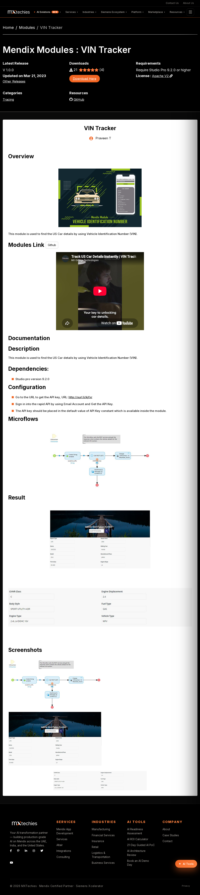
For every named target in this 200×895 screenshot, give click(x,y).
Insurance (98, 841)
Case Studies (170, 835)
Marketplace (156, 12)
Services (71, 12)
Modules (27, 27)
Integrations (63, 850)
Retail (95, 847)
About (166, 829)
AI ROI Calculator (137, 839)
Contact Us (172, 3)
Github (52, 245)
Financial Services (103, 835)
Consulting (63, 857)
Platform (137, 12)
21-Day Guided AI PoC (141, 845)
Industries (89, 12)
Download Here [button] (84, 79)
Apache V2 (161, 76)
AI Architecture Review (136, 852)
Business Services (103, 862)
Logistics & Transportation (101, 854)
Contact (167, 841)
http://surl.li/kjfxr (80, 397)
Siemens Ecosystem (114, 12)
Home (8, 27)
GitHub (79, 99)
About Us (188, 3)
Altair (59, 845)
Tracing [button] (8, 99)
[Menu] (190, 12)
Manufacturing (101, 829)
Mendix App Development (64, 831)
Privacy (186, 885)
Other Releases (14, 81)
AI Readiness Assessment (135, 831)
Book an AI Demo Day (138, 862)
